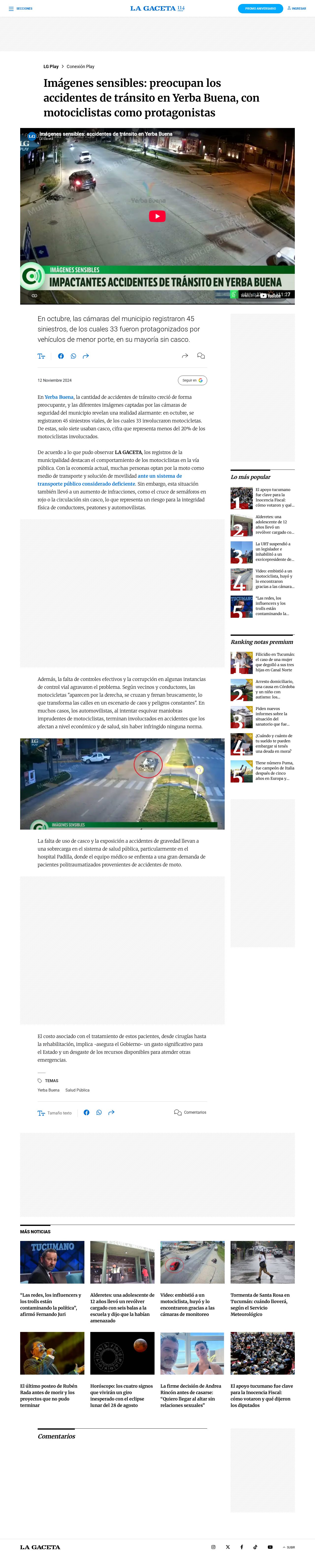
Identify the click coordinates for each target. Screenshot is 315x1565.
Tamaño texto (59, 1113)
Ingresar (299, 8)
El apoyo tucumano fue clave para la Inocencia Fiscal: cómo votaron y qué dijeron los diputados (274, 500)
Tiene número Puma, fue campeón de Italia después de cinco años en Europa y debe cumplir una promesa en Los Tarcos (275, 778)
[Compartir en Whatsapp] (73, 357)
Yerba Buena (49, 1090)
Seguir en (190, 380)
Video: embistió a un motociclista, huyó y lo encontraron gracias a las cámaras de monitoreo (274, 581)
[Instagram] (213, 1547)
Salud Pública (77, 1090)
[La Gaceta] (157, 8)
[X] (228, 1547)
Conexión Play (80, 66)
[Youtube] (270, 1547)
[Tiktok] (255, 1547)
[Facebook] (241, 1547)
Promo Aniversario (260, 8)
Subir (291, 1547)
